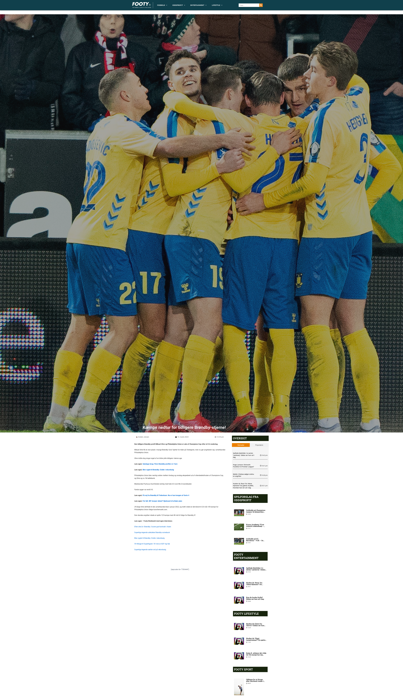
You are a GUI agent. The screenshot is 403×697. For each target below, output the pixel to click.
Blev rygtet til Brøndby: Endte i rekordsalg (158, 470)
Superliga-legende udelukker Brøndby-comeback (152, 532)
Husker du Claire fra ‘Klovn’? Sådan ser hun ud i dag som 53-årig (255, 625)
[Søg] (261, 5)
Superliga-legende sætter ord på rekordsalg (150, 550)
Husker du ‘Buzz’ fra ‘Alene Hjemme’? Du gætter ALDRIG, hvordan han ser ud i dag (243, 486)
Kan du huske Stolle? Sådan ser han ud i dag (255, 598)
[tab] (241, 445)
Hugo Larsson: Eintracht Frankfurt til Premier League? (243, 466)
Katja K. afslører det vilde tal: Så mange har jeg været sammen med (256, 655)
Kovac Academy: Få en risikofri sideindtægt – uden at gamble (255, 526)
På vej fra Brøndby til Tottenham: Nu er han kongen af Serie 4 (166, 495)
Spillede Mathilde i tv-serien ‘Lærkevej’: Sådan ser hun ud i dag (243, 455)
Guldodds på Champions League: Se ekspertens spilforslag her (255, 512)
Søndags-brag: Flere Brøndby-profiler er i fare (160, 464)
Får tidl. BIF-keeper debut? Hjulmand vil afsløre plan (162, 501)
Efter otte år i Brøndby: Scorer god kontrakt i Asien (152, 527)
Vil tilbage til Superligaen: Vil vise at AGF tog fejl (152, 544)
